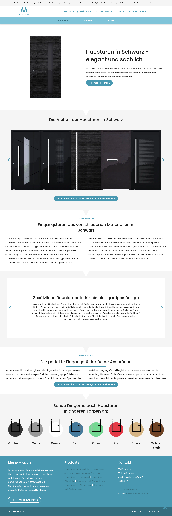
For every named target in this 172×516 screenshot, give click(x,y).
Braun (136, 443)
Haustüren (63, 20)
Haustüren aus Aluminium (77, 469)
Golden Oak (156, 445)
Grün (96, 443)
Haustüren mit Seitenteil (77, 477)
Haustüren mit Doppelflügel (90, 481)
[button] (99, 83)
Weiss (55, 443)
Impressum (136, 511)
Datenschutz (155, 511)
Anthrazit (15, 443)
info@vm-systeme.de (137, 493)
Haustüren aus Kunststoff (88, 473)
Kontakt (109, 20)
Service (88, 20)
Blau (76, 443)
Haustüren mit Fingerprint (78, 485)
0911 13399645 (130, 489)
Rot (116, 443)
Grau (36, 443)
